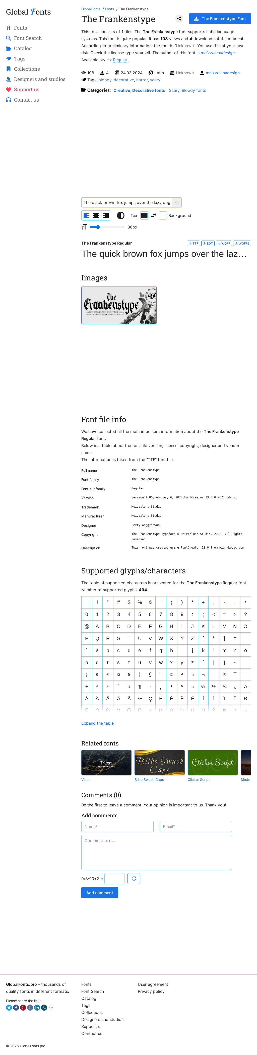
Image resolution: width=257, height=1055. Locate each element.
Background (179, 215)
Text (135, 215)
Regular (120, 59)
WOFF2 (243, 243)
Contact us (91, 1033)
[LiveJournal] (44, 1008)
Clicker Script (199, 779)
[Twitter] (9, 1008)
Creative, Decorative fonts (139, 90)
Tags (85, 1005)
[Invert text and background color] (153, 215)
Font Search (92, 991)
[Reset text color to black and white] (120, 215)
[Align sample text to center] (96, 215)
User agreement (153, 984)
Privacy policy (151, 991)
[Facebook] (16, 1008)
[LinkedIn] (37, 1008)
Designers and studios (102, 1019)
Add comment (99, 892)
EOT (209, 243)
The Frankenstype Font (224, 18)
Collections (92, 1012)
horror (142, 79)
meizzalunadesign (218, 52)
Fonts (86, 984)
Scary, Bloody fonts (187, 90)
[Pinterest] (23, 1008)
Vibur (85, 779)
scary (155, 79)
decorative (124, 79)
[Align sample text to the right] (106, 215)
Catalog (88, 998)
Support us (91, 1026)
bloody (104, 79)
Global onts (28, 12)
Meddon (247, 779)
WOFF (225, 243)
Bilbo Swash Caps (149, 779)
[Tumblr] (30, 1008)
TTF (195, 243)
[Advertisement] (37, 188)
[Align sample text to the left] (86, 215)
